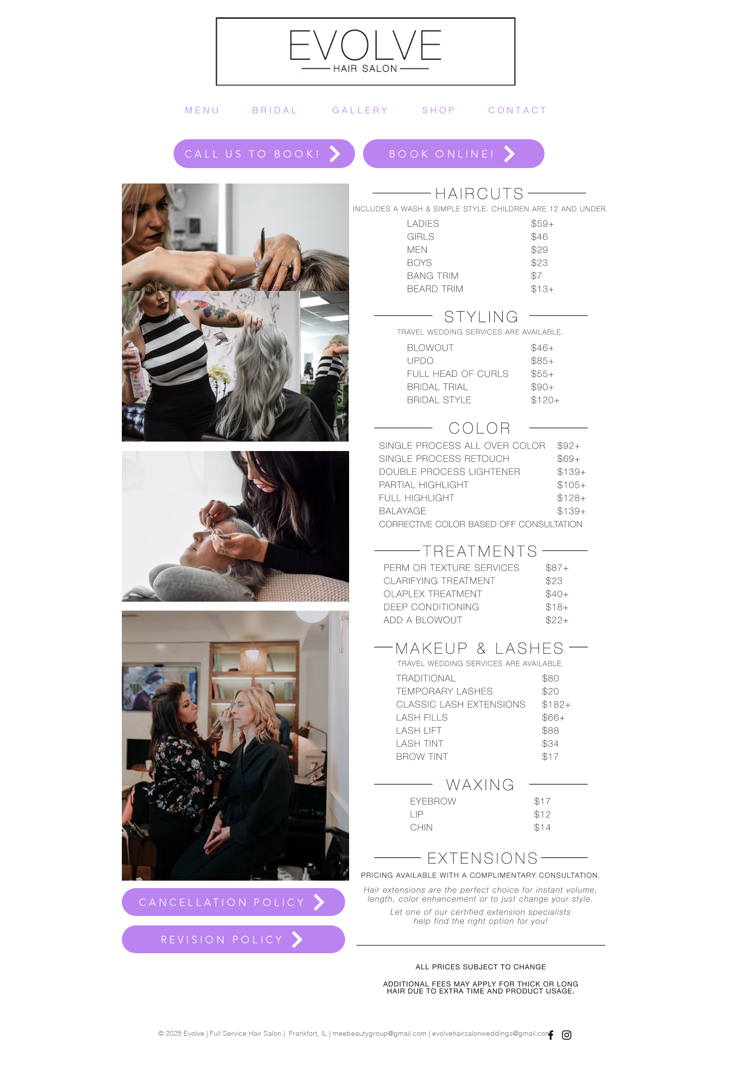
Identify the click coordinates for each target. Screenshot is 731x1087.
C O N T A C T (517, 110)
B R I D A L (274, 110)
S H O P (438, 110)
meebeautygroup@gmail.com (380, 1033)
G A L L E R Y (359, 110)
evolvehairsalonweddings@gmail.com (491, 1033)
